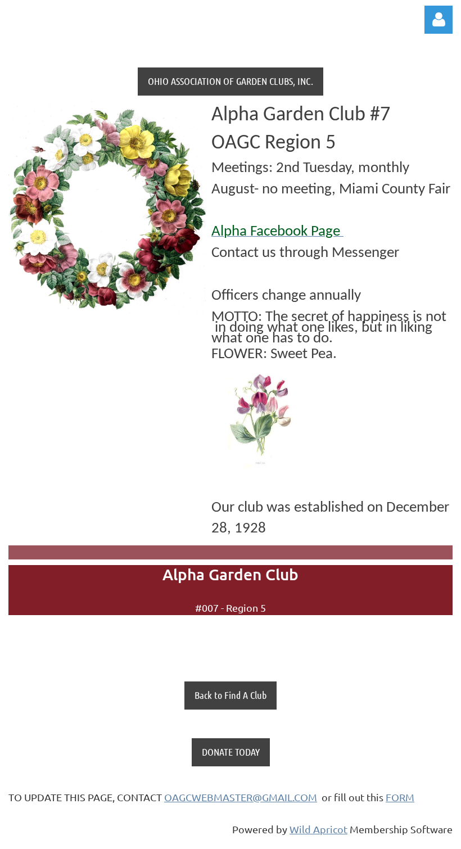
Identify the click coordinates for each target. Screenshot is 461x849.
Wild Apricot (318, 829)
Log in (438, 20)
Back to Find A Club (230, 695)
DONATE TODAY (231, 752)
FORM (400, 797)
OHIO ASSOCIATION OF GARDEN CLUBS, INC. (230, 81)
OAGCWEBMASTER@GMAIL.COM (240, 797)
